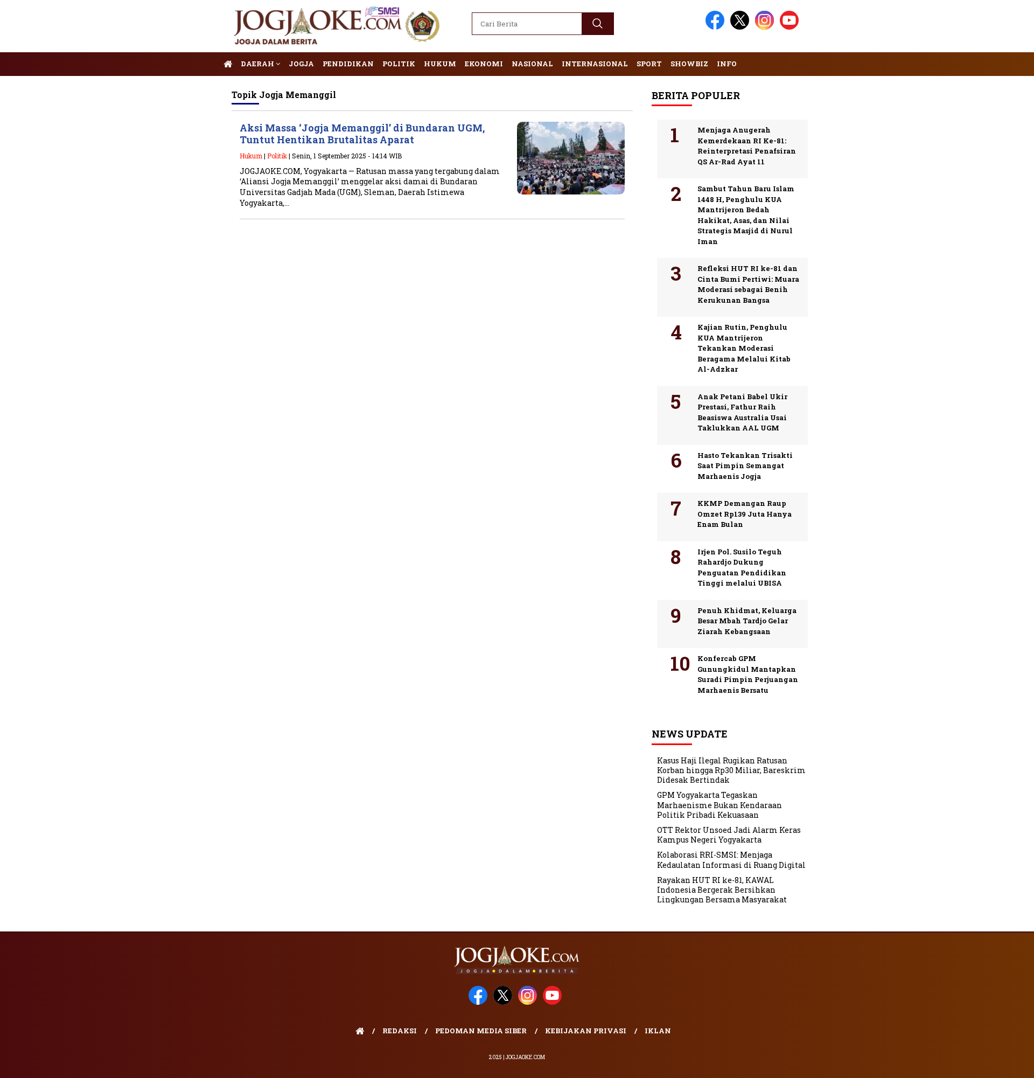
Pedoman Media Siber (481, 1030)
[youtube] (791, 27)
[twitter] (741, 27)
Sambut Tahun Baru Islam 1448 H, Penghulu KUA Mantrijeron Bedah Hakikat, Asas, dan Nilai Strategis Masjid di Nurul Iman (745, 215)
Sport (649, 63)
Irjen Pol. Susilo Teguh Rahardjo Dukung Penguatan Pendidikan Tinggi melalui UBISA (741, 567)
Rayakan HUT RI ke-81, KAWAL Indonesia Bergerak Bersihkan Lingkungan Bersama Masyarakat (722, 890)
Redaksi (399, 1030)
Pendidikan (348, 63)
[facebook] (716, 27)
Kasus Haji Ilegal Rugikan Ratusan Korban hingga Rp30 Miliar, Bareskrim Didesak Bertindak (731, 770)
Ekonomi (484, 63)
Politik (398, 63)
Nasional (532, 63)
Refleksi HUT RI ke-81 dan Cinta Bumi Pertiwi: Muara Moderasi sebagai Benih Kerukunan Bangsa (748, 284)
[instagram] (766, 27)
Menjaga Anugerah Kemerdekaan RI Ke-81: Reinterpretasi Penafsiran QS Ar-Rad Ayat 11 (746, 145)
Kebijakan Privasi (585, 1030)
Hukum (440, 63)
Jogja (301, 63)
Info (727, 63)
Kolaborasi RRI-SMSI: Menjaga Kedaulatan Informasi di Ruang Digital (731, 860)
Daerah (258, 63)
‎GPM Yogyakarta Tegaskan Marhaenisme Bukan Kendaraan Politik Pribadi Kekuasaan (719, 804)
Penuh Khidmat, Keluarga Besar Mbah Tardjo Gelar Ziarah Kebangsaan (747, 621)
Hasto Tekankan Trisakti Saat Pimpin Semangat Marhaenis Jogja (745, 465)
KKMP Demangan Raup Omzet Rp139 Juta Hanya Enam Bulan (744, 513)
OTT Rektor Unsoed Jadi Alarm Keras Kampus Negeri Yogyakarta (729, 835)
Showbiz (689, 63)
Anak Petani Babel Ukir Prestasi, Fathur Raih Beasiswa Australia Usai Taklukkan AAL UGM (742, 412)
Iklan (658, 1030)
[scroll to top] (993, 1061)
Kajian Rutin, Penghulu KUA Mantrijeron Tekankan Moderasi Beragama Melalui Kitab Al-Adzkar (744, 348)
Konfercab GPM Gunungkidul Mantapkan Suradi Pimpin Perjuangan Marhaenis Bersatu (747, 674)
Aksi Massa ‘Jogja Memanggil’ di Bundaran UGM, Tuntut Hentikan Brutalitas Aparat (362, 134)
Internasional (595, 63)
